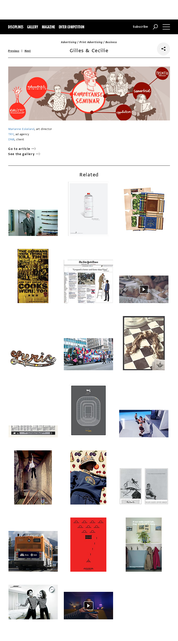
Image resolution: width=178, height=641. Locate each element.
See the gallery (21, 154)
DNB (11, 139)
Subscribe (140, 27)
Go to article (19, 149)
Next (28, 51)
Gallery (32, 27)
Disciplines (15, 27)
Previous (13, 51)
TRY (11, 134)
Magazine (48, 27)
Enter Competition (71, 27)
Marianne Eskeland (21, 129)
